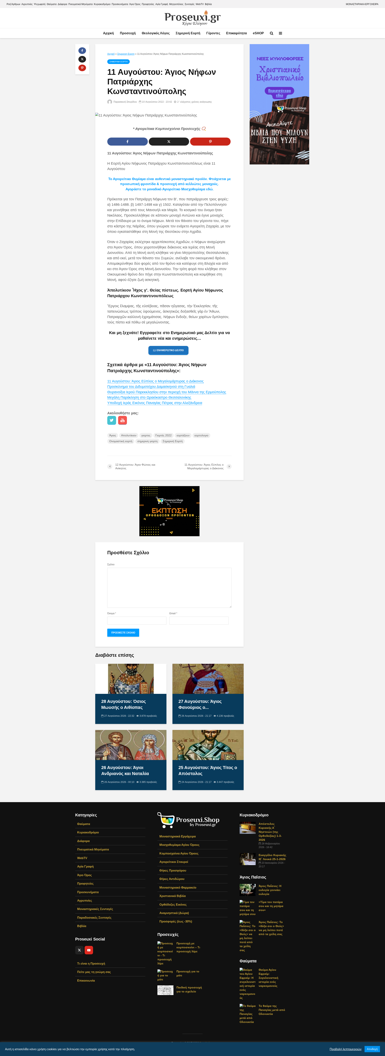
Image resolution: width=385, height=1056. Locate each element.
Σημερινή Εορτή (188, 33)
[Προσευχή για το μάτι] (165, 975)
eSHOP (258, 33)
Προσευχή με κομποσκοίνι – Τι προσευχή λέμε (188, 947)
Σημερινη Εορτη (126, 54)
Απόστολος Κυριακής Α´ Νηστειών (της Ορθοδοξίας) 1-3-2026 (270, 831)
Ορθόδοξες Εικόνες (173, 904)
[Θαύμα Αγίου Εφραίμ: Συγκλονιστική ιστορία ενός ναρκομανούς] (248, 983)
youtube (122, 420)
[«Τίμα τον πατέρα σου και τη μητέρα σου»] (248, 907)
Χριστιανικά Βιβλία (172, 896)
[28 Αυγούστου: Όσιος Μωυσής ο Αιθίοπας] (130, 678)
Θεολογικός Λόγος (156, 33)
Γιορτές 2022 (163, 435)
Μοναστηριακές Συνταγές (95, 909)
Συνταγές (190, 4)
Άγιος (112, 435)
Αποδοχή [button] (372, 1049)
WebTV (200, 4)
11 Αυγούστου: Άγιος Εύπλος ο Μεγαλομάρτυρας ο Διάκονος (155, 381)
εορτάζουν (183, 435)
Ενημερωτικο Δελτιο (170, 350)
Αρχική (108, 33)
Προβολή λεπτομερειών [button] (346, 1049)
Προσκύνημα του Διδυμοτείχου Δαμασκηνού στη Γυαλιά (151, 387)
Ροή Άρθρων (13, 4)
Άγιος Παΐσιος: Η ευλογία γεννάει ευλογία (270, 890)
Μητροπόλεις (176, 4)
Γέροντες (213, 33)
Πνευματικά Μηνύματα (80, 4)
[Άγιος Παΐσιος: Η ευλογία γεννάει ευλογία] (248, 889)
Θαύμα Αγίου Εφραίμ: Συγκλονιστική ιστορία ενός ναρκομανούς (268, 977)
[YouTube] (89, 950)
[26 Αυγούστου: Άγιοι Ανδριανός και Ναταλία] (130, 744)
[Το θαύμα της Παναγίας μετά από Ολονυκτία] (248, 1013)
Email (173, 613)
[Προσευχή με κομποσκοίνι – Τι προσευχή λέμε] (165, 953)
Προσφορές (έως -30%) (175, 921)
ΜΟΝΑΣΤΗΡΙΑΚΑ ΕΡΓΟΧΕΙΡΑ (362, 4)
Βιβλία (208, 4)
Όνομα (111, 613)
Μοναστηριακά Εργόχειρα (177, 836)
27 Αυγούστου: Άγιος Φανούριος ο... (200, 704)
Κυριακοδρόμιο (102, 4)
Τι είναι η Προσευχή (91, 963)
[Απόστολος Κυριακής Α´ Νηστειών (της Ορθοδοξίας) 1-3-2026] (248, 827)
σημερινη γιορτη (147, 441)
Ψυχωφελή (40, 4)
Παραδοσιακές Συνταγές (94, 917)
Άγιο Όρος (135, 4)
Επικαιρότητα (236, 33)
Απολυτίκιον (128, 435)
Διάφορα (62, 4)
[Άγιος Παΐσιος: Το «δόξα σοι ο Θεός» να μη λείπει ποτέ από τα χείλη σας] (248, 935)
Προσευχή (128, 33)
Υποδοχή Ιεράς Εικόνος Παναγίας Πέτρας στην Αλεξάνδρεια (154, 403)
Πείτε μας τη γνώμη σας (94, 972)
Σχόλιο (110, 564)
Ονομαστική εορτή (120, 441)
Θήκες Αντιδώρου (171, 879)
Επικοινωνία (86, 980)
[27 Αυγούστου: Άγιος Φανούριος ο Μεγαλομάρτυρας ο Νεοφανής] (208, 678)
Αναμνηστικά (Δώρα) (174, 913)
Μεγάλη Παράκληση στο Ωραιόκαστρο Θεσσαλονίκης (149, 397)
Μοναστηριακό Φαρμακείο (177, 887)
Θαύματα (52, 4)
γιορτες (145, 435)
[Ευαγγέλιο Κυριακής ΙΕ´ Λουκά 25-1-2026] (248, 858)
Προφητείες (148, 4)
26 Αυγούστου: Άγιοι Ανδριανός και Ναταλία (125, 770)
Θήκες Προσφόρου (172, 870)
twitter (111, 420)
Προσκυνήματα (120, 4)
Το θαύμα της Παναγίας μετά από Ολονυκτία (272, 1009)
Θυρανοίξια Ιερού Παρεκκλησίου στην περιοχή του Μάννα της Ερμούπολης (166, 392)
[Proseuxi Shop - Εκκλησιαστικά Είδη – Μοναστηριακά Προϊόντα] (188, 820)
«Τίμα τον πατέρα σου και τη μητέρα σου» (271, 906)
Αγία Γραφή (161, 4)
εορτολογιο (201, 435)
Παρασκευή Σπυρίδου (125, 101)
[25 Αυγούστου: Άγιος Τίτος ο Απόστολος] (208, 744)
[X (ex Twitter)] (79, 950)
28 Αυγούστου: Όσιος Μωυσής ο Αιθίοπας (123, 704)
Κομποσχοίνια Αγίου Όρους (179, 853)
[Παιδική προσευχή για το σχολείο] (165, 990)
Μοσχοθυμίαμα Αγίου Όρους (179, 844)
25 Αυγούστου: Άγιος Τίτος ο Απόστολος (207, 770)
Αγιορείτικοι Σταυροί (173, 861)
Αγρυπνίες (27, 4)
